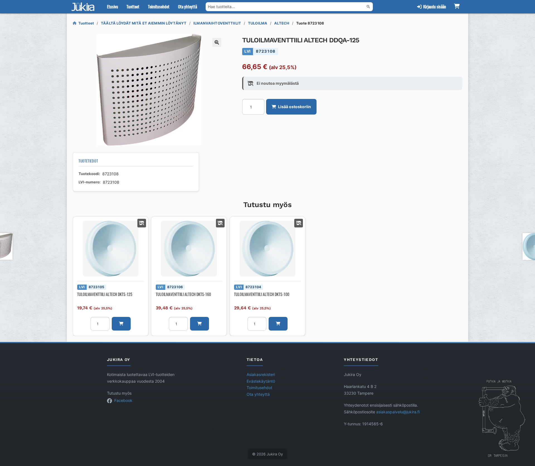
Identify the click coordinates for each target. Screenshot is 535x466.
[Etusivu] (84, 6)
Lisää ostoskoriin (294, 107)
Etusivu (112, 6)
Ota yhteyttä (187, 6)
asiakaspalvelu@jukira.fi (398, 412)
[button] (216, 42)
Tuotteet (133, 6)
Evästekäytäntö (261, 381)
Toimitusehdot (158, 6)
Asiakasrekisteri (261, 374)
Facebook (123, 400)
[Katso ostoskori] (456, 6)
